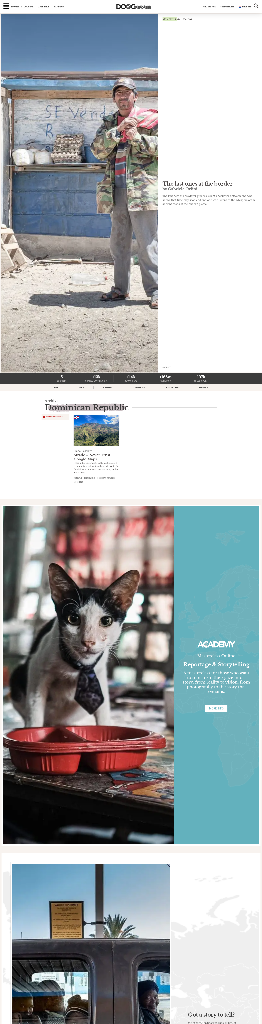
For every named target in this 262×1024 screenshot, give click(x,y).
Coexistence (139, 387)
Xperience (43, 6)
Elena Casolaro (83, 451)
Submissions (227, 6)
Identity (108, 387)
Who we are (209, 6)
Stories (15, 6)
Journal (29, 6)
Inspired (203, 387)
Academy (59, 6)
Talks (80, 387)
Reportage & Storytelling (216, 664)
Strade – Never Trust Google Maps (92, 457)
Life (56, 387)
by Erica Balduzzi (179, 191)
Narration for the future (194, 185)
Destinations (172, 387)
